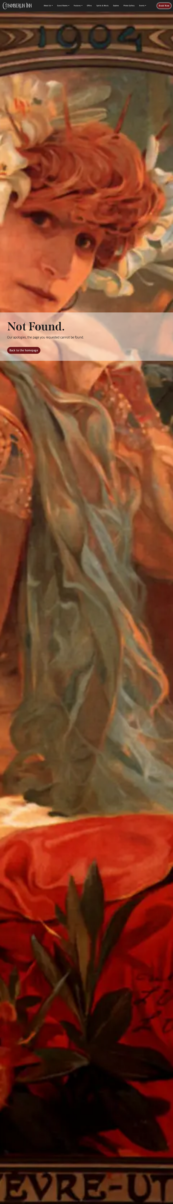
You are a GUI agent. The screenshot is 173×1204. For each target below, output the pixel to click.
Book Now (164, 5)
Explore (116, 5)
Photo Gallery (129, 5)
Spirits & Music (103, 5)
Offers (89, 5)
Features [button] (77, 5)
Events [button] (142, 5)
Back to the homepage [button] (23, 350)
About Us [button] (47, 5)
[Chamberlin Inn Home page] (17, 5)
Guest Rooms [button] (62, 5)
